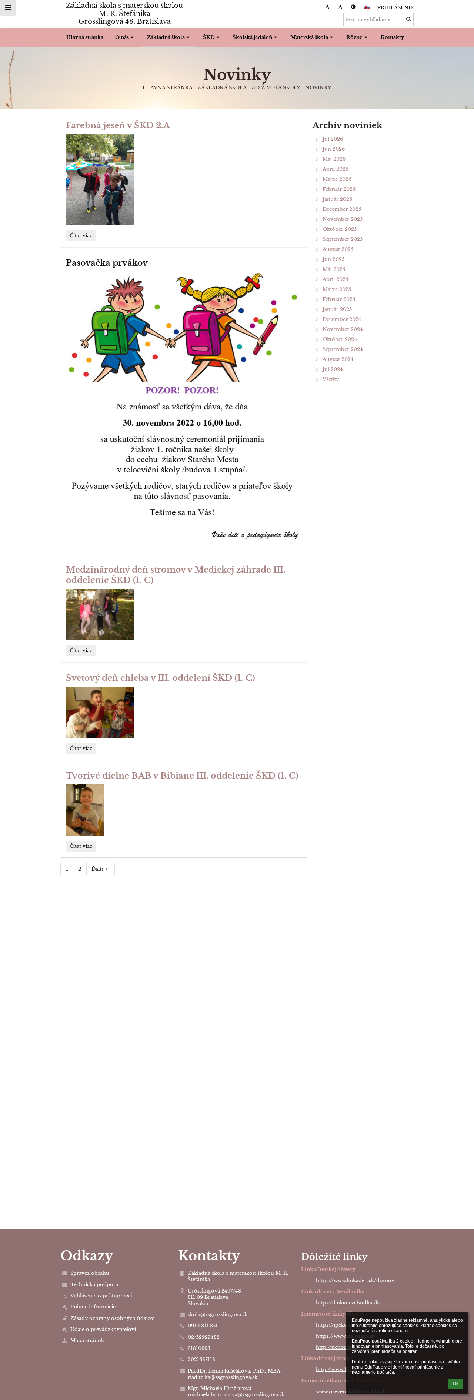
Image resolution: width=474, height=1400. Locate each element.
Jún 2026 (334, 149)
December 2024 (342, 319)
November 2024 (343, 329)
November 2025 (343, 219)
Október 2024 (340, 339)
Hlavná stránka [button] (84, 37)
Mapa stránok (87, 1340)
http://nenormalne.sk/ (343, 1347)
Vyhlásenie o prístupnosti (101, 1296)
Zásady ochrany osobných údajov (112, 1318)
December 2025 (342, 209)
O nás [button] (122, 37)
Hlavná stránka (168, 87)
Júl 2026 (333, 139)
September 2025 (343, 239)
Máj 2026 (334, 159)
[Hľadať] (408, 19)
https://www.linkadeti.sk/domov (355, 1280)
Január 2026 (337, 199)
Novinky (318, 87)
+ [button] (331, 7)
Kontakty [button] (392, 37)
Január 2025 (337, 309)
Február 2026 (339, 189)
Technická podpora (94, 1284)
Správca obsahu (89, 1273)
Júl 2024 (333, 369)
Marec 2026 (337, 179)
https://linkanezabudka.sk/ (348, 1303)
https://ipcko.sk (335, 1325)
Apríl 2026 (335, 169)
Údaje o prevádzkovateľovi (103, 1329)
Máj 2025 (334, 269)
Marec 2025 (337, 289)
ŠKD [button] (209, 37)
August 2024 (338, 359)
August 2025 (338, 249)
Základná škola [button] (166, 37)
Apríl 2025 (335, 279)
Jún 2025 (333, 259)
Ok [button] (455, 1383)
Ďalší (97, 869)
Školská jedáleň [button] (252, 37)
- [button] (344, 7)
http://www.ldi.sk (336, 1369)
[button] (353, 7)
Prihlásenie (395, 7)
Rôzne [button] (354, 37)
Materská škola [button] (309, 37)
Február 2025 (339, 299)
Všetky (331, 379)
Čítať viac (80, 236)
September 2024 (343, 349)
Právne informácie (93, 1307)
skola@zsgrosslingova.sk (217, 1314)
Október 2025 (340, 229)
